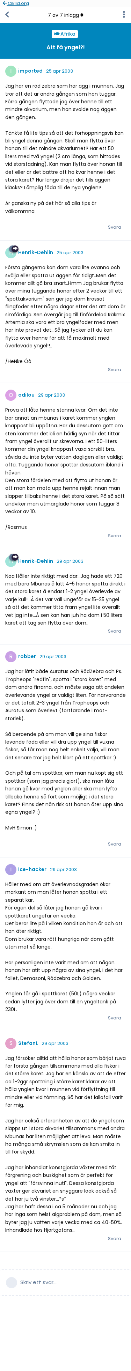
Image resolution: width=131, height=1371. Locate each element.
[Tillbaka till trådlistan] (7, 15)
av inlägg (63, 15)
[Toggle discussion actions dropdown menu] (124, 15)
